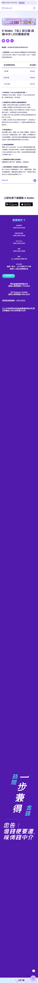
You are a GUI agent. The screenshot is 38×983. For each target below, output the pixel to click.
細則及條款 (5, 180)
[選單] (34, 8)
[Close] (28, 2)
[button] (3, 40)
